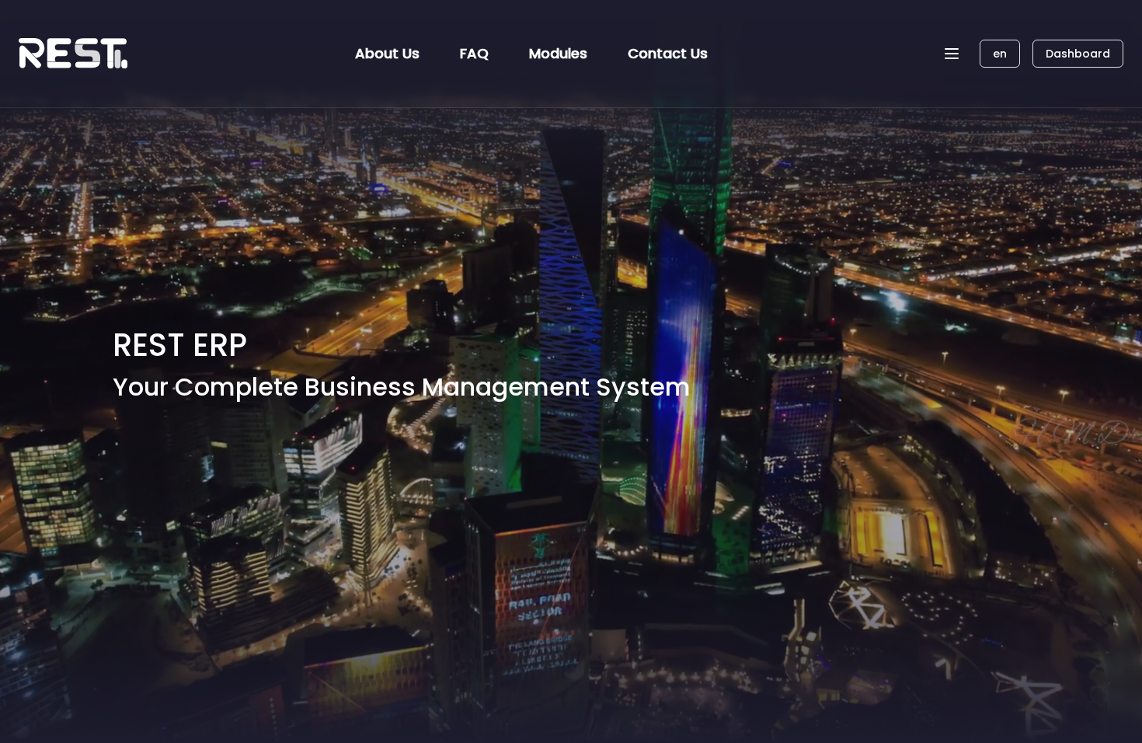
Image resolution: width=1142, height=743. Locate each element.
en (1000, 53)
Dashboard (1078, 53)
